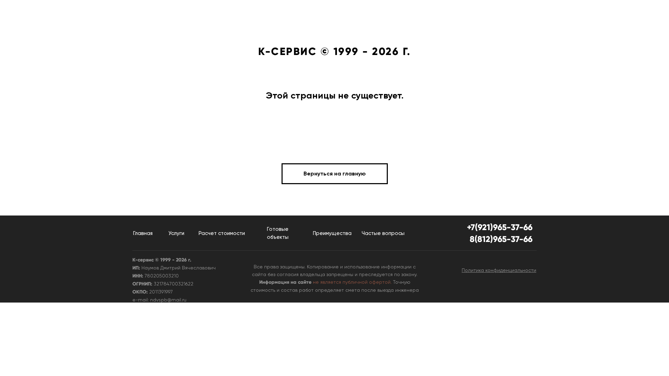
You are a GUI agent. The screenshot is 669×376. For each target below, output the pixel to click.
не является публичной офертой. (352, 282)
